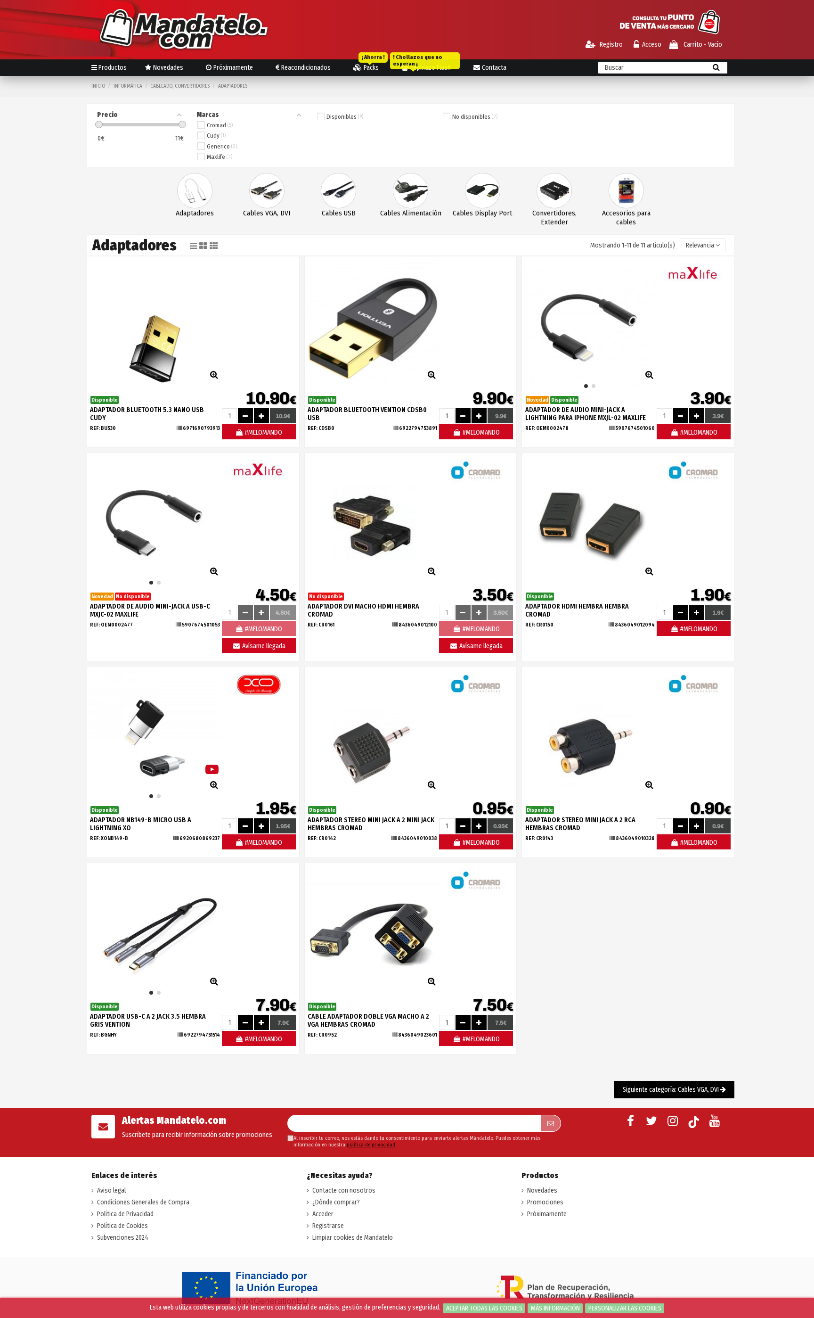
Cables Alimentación (410, 213)
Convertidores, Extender (554, 217)
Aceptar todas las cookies (484, 1308)
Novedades (542, 1190)
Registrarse (328, 1226)
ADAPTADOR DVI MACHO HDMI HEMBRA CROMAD (363, 610)
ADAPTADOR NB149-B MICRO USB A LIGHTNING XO (140, 824)
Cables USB (339, 213)
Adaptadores (195, 213)
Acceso (651, 45)
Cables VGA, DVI (266, 213)
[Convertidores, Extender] (554, 191)
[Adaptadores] (194, 191)
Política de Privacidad (125, 1214)
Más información (555, 1308)
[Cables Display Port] (482, 191)
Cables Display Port (482, 213)
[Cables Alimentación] (410, 191)
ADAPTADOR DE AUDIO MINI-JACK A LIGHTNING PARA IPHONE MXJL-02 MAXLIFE (585, 414)
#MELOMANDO (263, 432)
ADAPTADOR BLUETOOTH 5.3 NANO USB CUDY (147, 414)
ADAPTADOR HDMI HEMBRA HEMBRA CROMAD (577, 610)
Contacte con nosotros (343, 1190)
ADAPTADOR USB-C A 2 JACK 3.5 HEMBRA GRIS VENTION (148, 1021)
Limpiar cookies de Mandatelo (352, 1238)
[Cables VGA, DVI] (267, 191)
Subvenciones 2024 (122, 1238)
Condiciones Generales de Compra (143, 1202)
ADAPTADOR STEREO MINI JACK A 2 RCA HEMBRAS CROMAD (580, 824)
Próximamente (547, 1214)
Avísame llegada (263, 646)
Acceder (323, 1214)
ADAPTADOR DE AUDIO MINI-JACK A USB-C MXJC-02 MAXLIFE (150, 610)
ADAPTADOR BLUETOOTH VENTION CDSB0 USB (367, 414)
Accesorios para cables (626, 217)
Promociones (545, 1202)
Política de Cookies (122, 1226)
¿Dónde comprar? (336, 1202)
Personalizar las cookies (624, 1308)
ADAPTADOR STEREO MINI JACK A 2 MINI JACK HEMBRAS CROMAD (371, 824)
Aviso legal (111, 1190)
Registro (610, 45)
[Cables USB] (338, 191)
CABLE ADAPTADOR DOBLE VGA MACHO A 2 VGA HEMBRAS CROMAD (368, 1021)
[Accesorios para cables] (626, 191)
